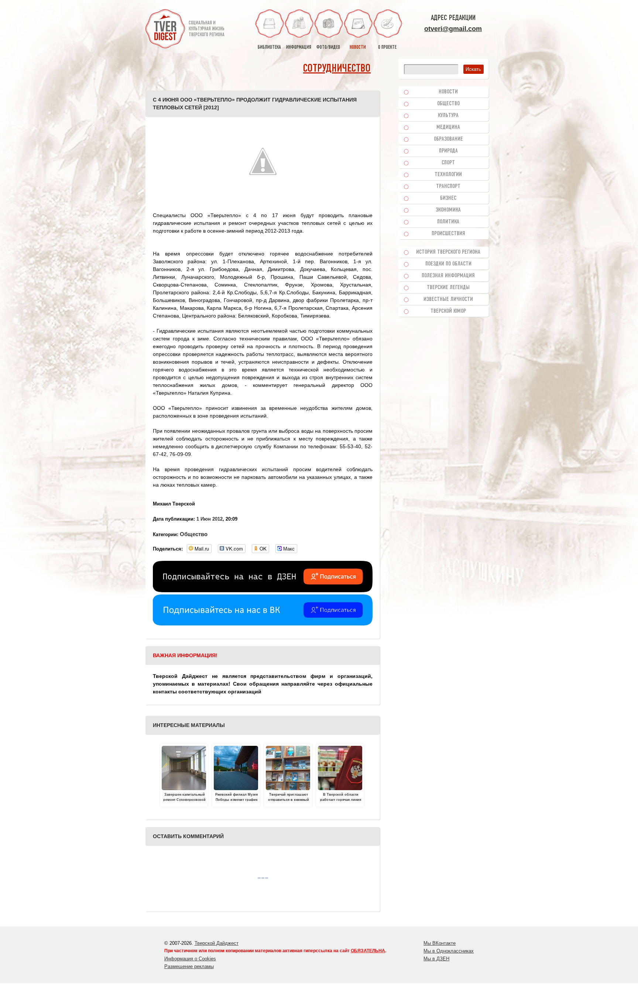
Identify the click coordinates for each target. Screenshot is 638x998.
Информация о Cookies (190, 958)
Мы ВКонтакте (439, 943)
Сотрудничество (337, 69)
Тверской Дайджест (217, 943)
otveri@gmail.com (453, 28)
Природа (448, 151)
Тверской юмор (448, 311)
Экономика (448, 210)
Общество (193, 534)
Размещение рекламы (189, 966)
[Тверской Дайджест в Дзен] (263, 590)
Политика (448, 221)
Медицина (448, 127)
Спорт (448, 162)
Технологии (448, 174)
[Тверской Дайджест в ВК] (263, 624)
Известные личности (448, 299)
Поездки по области (448, 264)
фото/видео (328, 47)
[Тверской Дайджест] (165, 30)
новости (358, 47)
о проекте (387, 47)
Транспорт (448, 186)
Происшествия (448, 233)
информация (298, 47)
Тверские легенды (448, 287)
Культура (448, 115)
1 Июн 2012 (209, 519)
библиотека (269, 47)
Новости (448, 92)
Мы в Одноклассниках (448, 951)
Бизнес (448, 198)
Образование (448, 139)
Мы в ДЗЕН (436, 958)
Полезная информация (448, 275)
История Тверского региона (448, 252)
